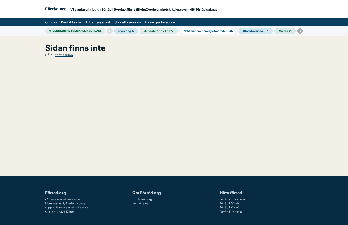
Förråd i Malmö (230, 207)
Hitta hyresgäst (98, 22)
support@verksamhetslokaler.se (66, 207)
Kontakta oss (71, 22)
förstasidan (64, 55)
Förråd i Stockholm (232, 199)
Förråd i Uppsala (231, 211)
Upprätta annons (127, 22)
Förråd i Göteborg (231, 203)
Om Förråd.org (142, 199)
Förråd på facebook (160, 22)
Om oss (51, 22)
